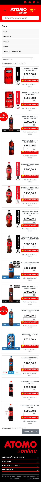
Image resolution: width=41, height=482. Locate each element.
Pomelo (6, 46)
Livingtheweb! (33, 479)
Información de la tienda (13, 457)
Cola (5, 32)
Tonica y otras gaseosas (12, 51)
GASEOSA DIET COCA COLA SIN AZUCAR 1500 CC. (30, 239)
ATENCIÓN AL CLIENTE (11, 465)
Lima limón (7, 37)
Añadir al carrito (29, 81)
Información (7, 470)
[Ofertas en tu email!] (25, 2)
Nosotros (6, 461)
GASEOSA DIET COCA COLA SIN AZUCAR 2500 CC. (30, 213)
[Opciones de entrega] (29, 2)
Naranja (6, 41)
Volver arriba (30, 431)
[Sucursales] (34, 2)
